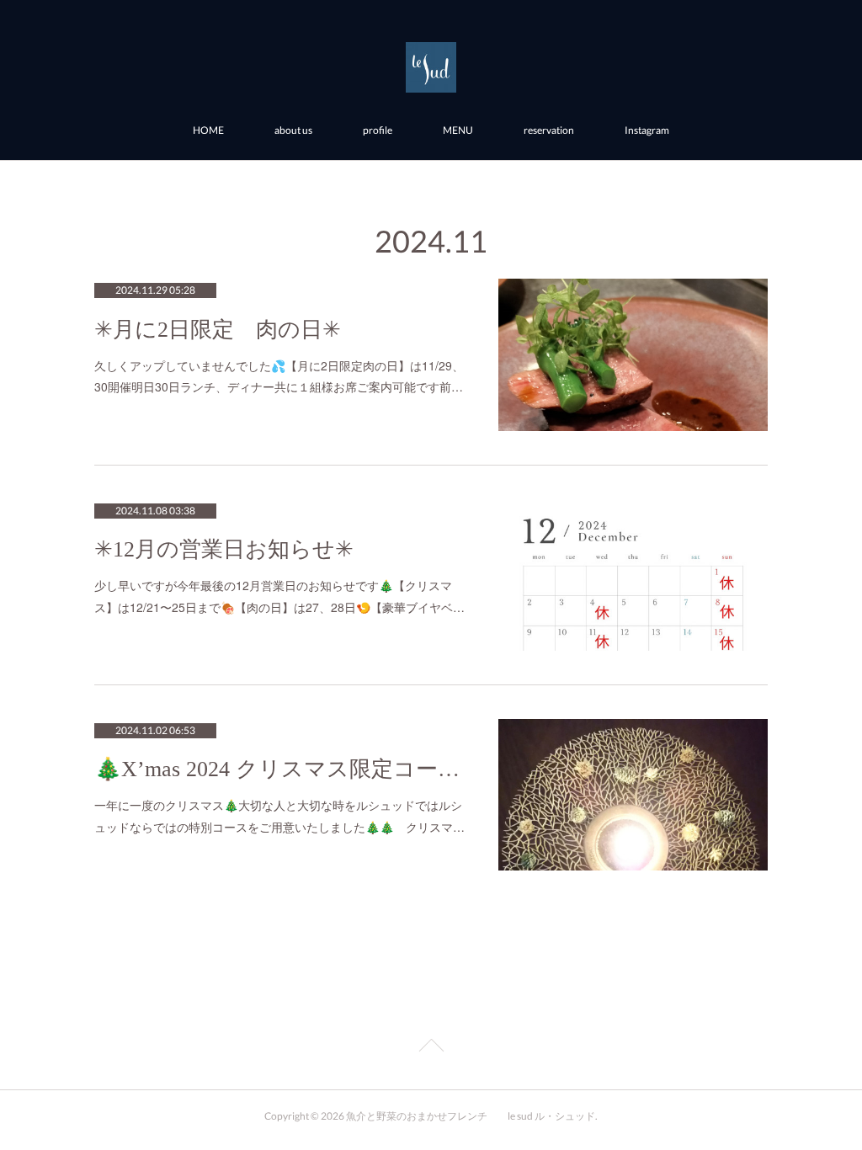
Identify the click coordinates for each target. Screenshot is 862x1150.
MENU (458, 130)
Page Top (431, 1048)
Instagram (647, 130)
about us (293, 130)
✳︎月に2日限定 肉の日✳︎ (217, 329)
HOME (208, 130)
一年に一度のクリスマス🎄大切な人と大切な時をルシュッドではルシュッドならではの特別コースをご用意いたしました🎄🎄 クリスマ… (279, 815)
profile (377, 130)
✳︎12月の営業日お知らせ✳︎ (224, 549)
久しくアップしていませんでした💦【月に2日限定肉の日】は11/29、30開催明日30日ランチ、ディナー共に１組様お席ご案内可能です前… (279, 376)
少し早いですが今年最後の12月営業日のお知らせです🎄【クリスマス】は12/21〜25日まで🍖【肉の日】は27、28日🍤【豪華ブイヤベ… (279, 596)
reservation (549, 130)
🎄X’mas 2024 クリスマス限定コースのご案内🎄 (279, 769)
